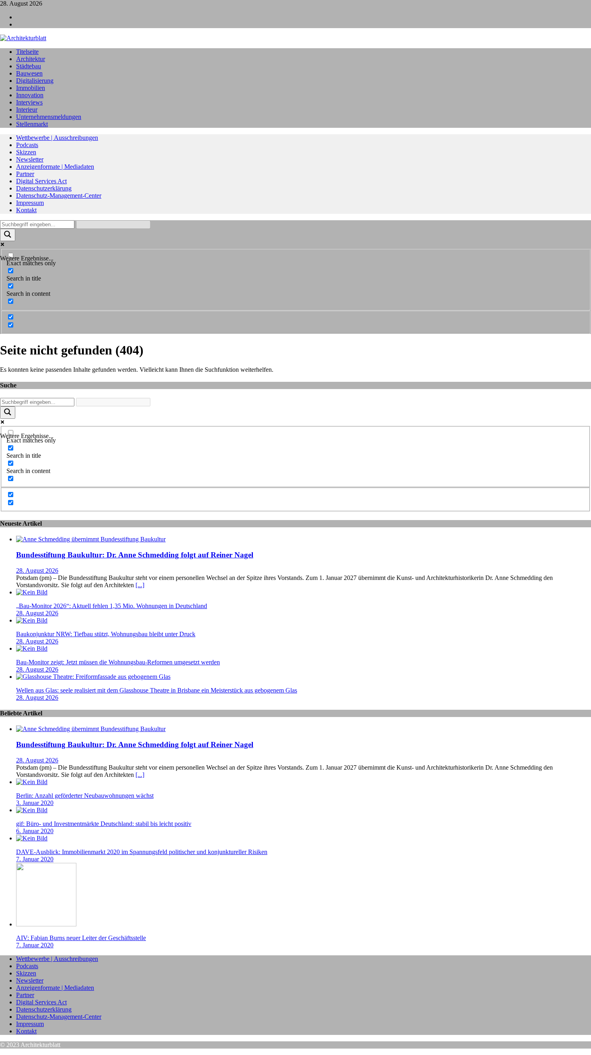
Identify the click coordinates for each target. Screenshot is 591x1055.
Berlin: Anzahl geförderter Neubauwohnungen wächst (85, 795)
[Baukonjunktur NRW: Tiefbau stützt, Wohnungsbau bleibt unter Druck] (31, 620)
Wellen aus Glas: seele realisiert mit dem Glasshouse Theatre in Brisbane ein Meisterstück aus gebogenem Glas (156, 690)
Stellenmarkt (32, 124)
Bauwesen (29, 73)
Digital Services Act (41, 181)
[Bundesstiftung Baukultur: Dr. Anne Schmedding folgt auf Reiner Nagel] (91, 539)
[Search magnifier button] (7, 235)
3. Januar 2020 (34, 802)
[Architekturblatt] (23, 38)
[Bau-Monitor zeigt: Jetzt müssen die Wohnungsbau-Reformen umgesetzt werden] (31, 648)
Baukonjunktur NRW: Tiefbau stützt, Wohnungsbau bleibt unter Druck (105, 634)
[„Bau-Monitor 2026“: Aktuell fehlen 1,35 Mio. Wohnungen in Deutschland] (31, 592)
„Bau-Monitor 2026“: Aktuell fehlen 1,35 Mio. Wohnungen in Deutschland (111, 605)
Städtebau (28, 66)
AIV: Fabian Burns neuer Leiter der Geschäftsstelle (81, 937)
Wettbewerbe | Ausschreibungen (57, 137)
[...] (139, 585)
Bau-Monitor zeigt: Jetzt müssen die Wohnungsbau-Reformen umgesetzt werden (118, 662)
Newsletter (29, 159)
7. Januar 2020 (34, 859)
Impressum (30, 202)
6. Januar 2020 (34, 831)
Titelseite (27, 51)
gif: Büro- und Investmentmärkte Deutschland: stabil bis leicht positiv (103, 823)
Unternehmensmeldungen (48, 116)
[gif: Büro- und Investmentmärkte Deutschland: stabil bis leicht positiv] (31, 810)
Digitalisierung (34, 80)
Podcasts (27, 144)
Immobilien (30, 87)
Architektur (30, 58)
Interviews (29, 102)
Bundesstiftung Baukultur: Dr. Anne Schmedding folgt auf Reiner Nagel (134, 555)
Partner (25, 173)
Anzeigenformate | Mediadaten (55, 166)
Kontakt (26, 210)
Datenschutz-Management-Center (58, 195)
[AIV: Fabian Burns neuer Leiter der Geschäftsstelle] (46, 924)
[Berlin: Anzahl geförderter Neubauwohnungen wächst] (31, 781)
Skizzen (26, 152)
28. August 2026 (37, 570)
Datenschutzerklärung (44, 188)
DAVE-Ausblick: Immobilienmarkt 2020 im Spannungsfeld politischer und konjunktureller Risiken (141, 851)
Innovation (29, 95)
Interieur (26, 109)
